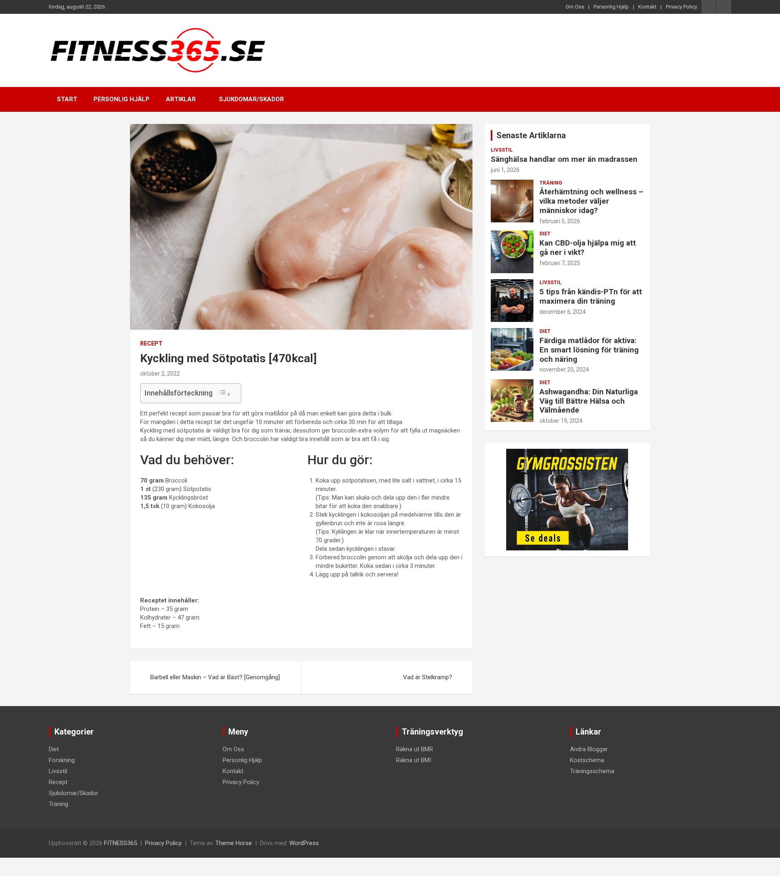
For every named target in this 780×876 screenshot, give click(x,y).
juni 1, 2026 (505, 170)
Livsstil (502, 150)
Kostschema (587, 760)
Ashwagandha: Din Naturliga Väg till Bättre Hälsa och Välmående (589, 401)
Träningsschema (592, 771)
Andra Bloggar (589, 749)
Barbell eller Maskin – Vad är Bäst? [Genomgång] (215, 677)
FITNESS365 (120, 843)
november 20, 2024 (564, 369)
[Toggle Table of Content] (225, 393)
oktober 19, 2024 (561, 420)
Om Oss (575, 7)
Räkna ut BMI (413, 760)
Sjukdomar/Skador (251, 99)
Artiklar (181, 99)
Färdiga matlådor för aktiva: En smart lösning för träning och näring (589, 350)
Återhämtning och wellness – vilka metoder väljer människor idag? (592, 201)
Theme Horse (233, 843)
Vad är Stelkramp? (427, 677)
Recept (151, 343)
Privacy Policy (681, 7)
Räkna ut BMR (414, 749)
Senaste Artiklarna (531, 135)
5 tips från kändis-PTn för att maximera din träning (591, 296)
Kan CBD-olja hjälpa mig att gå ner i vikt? (588, 247)
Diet (545, 234)
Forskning (62, 760)
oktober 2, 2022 (160, 373)
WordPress (304, 843)
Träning (551, 183)
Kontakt (647, 7)
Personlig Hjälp (611, 7)
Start (67, 99)
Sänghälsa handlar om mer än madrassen (564, 159)
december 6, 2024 (563, 312)
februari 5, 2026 (560, 221)
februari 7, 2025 (560, 263)
